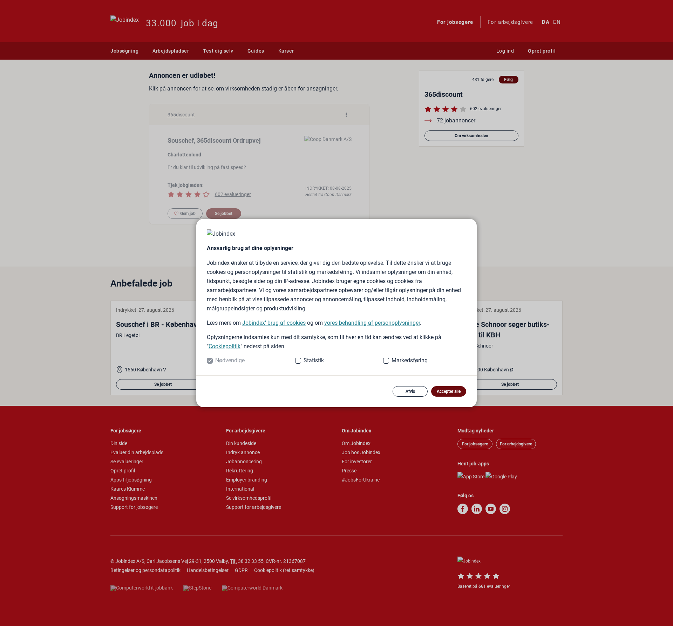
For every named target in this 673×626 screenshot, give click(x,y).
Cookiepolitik (224, 346)
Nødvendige (230, 360)
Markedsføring (410, 360)
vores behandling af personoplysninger (372, 322)
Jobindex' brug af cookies (274, 322)
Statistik (314, 360)
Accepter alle (449, 391)
